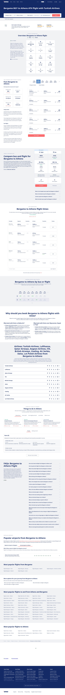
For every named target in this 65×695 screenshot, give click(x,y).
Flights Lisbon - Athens (51, 600)
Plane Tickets (29, 669)
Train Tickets (6, 669)
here (41, 272)
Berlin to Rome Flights (31, 674)
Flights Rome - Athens (36, 598)
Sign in (60, 1)
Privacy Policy (27, 691)
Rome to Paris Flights (31, 676)
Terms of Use (20, 691)
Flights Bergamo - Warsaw (23, 568)
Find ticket (8, 92)
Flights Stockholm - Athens (23, 607)
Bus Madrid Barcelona (19, 672)
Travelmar (41, 676)
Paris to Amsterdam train (9, 677)
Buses (14, 1)
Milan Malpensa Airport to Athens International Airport (29, 541)
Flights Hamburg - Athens (8, 605)
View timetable (8, 105)
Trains (11, 1)
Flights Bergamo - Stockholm (38, 618)
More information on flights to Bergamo (40, 582)
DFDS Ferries (41, 674)
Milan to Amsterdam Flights (32, 677)
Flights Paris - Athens (36, 596)
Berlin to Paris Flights (31, 672)
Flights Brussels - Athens (22, 602)
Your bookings (49, 1)
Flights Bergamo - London (37, 607)
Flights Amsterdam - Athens (9, 600)
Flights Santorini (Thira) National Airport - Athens (27, 633)
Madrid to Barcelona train (9, 672)
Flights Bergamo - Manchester (24, 618)
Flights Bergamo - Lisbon (23, 571)
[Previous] (17, 292)
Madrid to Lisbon (53, 674)
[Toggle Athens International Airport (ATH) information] (59, 555)
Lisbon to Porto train (8, 671)
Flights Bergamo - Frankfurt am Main (54, 568)
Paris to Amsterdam (19, 674)
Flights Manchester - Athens (9, 607)
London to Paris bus (19, 671)
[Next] (59, 81)
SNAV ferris (41, 677)
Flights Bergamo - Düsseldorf (52, 618)
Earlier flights (12, 268)
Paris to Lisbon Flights (31, 671)
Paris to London (53, 672)
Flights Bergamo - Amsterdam (24, 612)
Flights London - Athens (8, 596)
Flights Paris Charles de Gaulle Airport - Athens (41, 600)
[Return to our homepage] (7, 2)
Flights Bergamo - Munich (9, 571)
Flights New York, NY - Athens (23, 596)
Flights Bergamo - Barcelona (37, 609)
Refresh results (31, 216)
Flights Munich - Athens (8, 602)
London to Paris (53, 671)
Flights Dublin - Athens (36, 605)
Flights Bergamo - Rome (51, 609)
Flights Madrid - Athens (51, 596)
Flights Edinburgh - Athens (37, 602)
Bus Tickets (17, 669)
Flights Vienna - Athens (22, 605)
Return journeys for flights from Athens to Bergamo (14, 582)
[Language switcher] (43, 1)
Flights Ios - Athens (50, 633)
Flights (18, 1)
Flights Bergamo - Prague (8, 618)
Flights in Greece (14, 641)
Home (5, 641)
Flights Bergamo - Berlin (22, 609)
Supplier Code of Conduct (36, 691)
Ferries (21, 1)
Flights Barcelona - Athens (23, 598)
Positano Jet (41, 671)
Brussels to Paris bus (19, 677)
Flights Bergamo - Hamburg (23, 616)
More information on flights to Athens (11, 584)
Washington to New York (55, 676)
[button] (30, 15)
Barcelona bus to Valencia (20, 676)
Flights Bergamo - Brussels (37, 614)
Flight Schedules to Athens (24, 641)
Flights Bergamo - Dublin (51, 616)
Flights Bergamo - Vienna (37, 616)
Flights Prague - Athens (51, 605)
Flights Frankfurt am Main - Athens (24, 600)
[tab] (32, 85)
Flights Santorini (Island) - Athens (53, 630)
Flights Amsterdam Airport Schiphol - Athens (55, 602)
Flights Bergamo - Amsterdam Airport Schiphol (13, 616)
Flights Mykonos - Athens (37, 633)
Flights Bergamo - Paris (8, 568)
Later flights (52, 268)
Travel (51, 669)
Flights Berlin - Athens (8, 598)
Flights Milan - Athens (51, 598)
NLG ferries (41, 672)
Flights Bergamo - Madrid (37, 568)
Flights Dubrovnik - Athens (9, 633)
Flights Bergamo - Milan (8, 612)
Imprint (14, 691)
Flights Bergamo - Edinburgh (52, 614)
